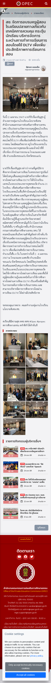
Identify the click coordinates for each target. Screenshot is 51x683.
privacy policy (36, 656)
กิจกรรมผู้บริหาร (21, 13)
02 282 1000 (22, 602)
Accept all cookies (25, 675)
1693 (41, 602)
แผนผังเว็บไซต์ (41, 627)
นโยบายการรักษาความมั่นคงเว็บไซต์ (19, 627)
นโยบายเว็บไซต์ (10, 623)
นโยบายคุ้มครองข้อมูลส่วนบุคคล (32, 623)
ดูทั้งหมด (41, 527)
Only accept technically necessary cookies (25, 667)
